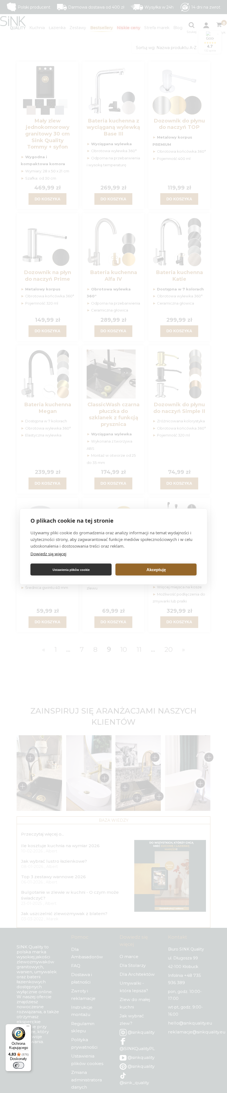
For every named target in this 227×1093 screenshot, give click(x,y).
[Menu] (28, 1027)
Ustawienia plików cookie (71, 569)
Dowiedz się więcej (48, 553)
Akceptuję (156, 569)
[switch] (18, 1065)
